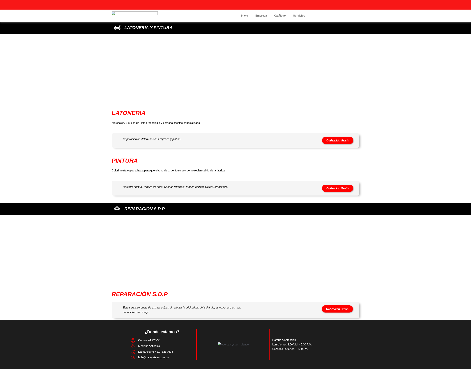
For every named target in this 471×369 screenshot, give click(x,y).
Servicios (299, 15)
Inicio (244, 15)
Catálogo (280, 15)
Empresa (261, 15)
